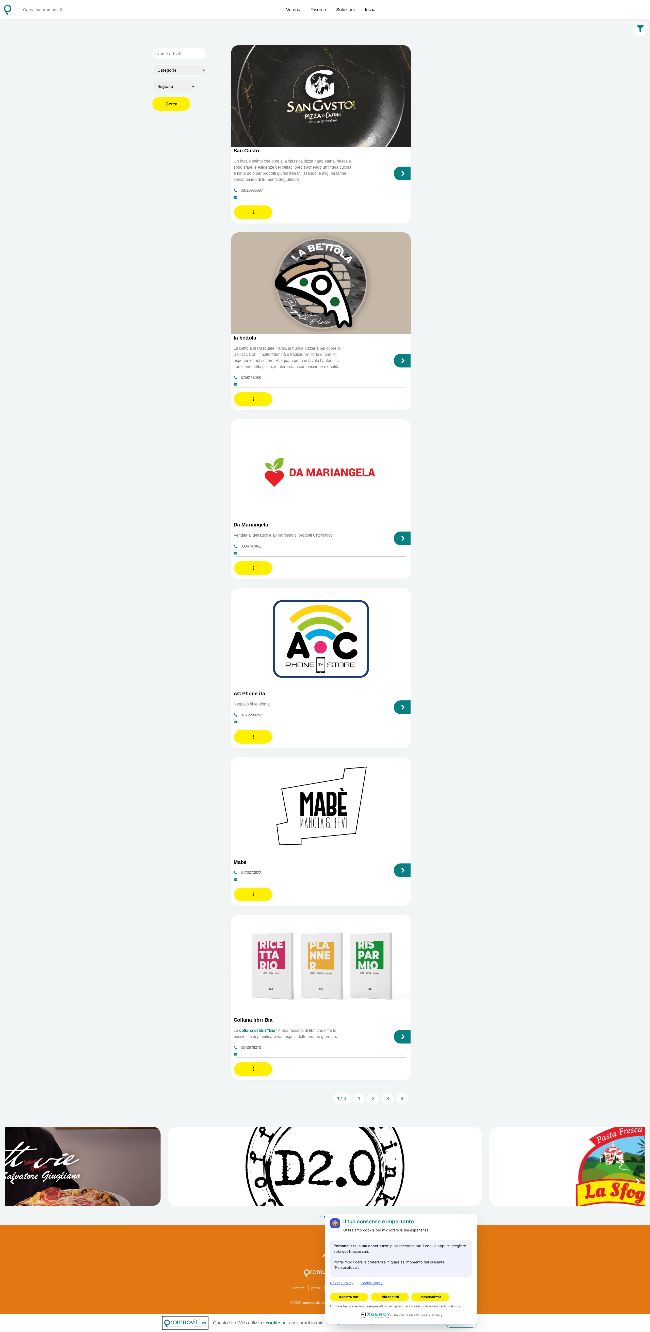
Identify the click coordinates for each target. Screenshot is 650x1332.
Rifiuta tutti (390, 1297)
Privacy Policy (341, 1283)
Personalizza (430, 1297)
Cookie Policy (372, 1283)
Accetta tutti (349, 1297)
